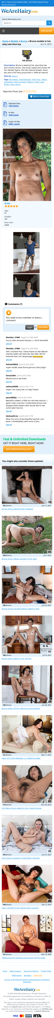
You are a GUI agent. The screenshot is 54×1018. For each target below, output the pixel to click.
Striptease (8, 82)
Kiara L (15, 76)
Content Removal (42, 1011)
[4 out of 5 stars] (32, 91)
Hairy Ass (36, 79)
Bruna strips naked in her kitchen (16, 658)
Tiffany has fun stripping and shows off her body (23, 958)
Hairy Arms (15, 84)
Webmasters (17, 975)
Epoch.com (17, 1007)
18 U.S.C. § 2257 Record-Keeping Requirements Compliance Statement (27, 980)
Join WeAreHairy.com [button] (18, 449)
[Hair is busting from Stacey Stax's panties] (27, 884)
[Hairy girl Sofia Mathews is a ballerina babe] (27, 734)
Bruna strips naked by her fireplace (17, 509)
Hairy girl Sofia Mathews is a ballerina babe (21, 758)
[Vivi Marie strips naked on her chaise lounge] (27, 784)
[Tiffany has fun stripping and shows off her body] (27, 934)
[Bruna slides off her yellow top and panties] (27, 684)
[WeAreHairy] (27, 989)
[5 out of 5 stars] (35, 91)
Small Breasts (25, 79)
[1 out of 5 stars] (24, 91)
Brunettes (13, 79)
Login (29, 327)
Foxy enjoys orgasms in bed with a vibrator (21, 858)
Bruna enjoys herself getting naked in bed (20, 608)
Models (14, 41)
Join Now (43, 327)
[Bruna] (27, 165)
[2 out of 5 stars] (26, 91)
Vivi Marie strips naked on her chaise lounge (21, 808)
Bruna (24, 41)
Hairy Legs (39, 82)
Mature (30, 82)
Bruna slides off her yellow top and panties (21, 708)
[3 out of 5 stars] (29, 91)
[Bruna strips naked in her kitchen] (27, 634)
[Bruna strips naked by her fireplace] (27, 485)
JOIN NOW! (46, 30)
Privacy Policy (46, 971)
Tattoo (44, 79)
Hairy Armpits (20, 82)
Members (27, 975)
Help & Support (15, 971)
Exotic (6, 84)
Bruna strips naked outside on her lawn (19, 559)
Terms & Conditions (31, 971)
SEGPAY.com (47, 1009)
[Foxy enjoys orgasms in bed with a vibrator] (27, 834)
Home (5, 41)
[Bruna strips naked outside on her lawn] (27, 535)
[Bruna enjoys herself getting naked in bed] (27, 585)
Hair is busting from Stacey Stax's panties (20, 908)
